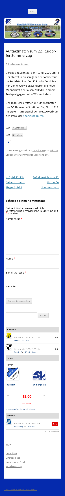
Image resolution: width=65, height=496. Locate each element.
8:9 (56, 349)
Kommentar (14, 219)
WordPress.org (14, 466)
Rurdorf (25, 340)
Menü (32, 11)
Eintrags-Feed (13, 457)
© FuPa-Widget (52, 431)
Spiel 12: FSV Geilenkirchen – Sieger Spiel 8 (15, 182)
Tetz (16, 340)
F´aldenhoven (31, 352)
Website (11, 286)
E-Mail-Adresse (16, 272)
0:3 (56, 337)
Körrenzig (18, 426)
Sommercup (26, 154)
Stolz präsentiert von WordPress (20, 489)
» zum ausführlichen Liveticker (20, 409)
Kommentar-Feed (15, 462)
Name (10, 258)
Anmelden (11, 453)
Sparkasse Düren (33, 116)
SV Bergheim (40, 384)
